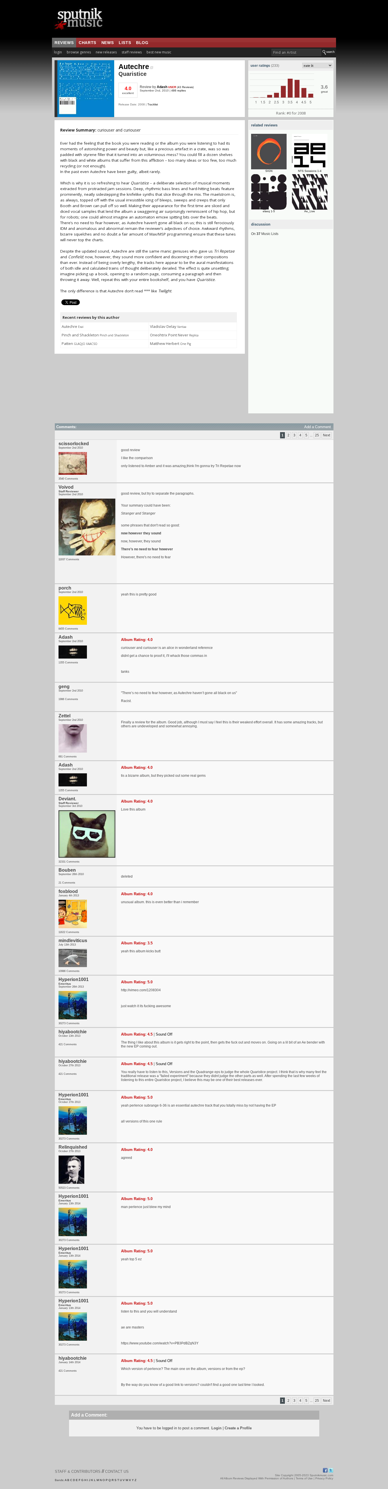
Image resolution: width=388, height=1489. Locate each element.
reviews (64, 42)
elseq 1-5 (269, 211)
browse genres (79, 52)
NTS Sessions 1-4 (310, 170)
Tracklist (152, 104)
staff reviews (132, 52)
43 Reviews (185, 87)
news (107, 42)
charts (87, 42)
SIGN (268, 170)
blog (142, 42)
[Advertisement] (290, 328)
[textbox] (296, 52)
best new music (159, 52)
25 (317, 435)
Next (326, 435)
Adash (162, 87)
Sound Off (164, 1034)
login (58, 52)
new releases (106, 52)
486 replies (178, 90)
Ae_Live (309, 211)
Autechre (133, 66)
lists (125, 42)
